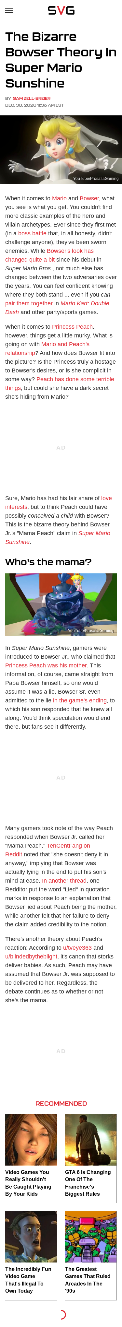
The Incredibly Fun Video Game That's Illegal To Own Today (28, 1280)
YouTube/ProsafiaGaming (96, 179)
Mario (59, 198)
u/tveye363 (77, 948)
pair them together (29, 303)
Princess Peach (72, 326)
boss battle (32, 233)
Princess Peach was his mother (46, 665)
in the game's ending (80, 700)
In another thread (64, 880)
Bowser (89, 198)
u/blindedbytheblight (31, 956)
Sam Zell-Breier (31, 98)
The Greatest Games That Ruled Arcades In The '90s (88, 1280)
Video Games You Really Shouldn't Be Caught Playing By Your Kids (28, 1183)
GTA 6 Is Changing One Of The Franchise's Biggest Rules (88, 1183)
